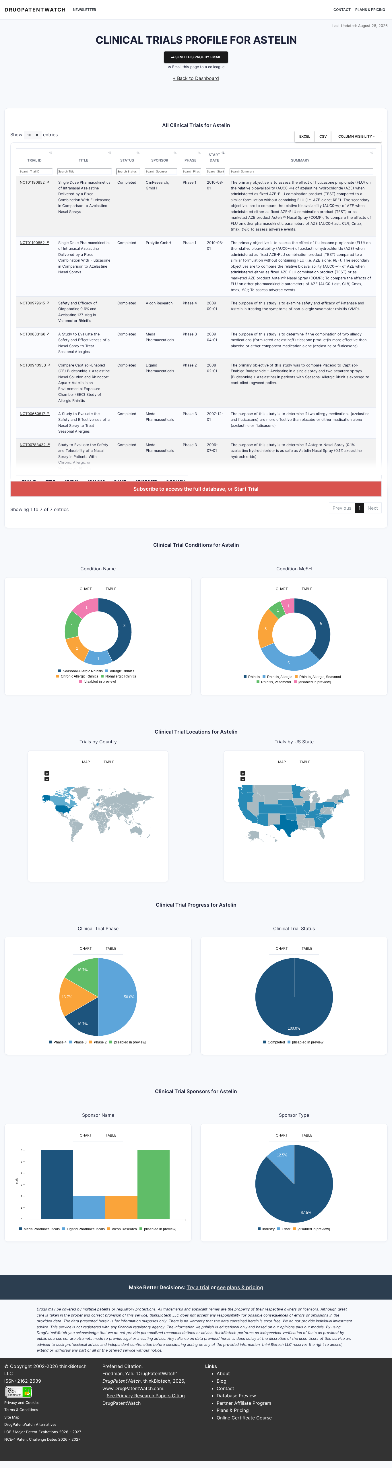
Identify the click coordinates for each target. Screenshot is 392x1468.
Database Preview (236, 1395)
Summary (300, 160)
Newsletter (84, 9)
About (223, 1373)
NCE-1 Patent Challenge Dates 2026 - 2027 (42, 1439)
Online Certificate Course (244, 1418)
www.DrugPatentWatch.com (132, 1388)
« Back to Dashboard (196, 78)
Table (111, 589)
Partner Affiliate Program (244, 1403)
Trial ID (34, 160)
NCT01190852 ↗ (34, 182)
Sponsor (159, 160)
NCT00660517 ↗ (35, 414)
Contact (342, 9)
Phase (190, 160)
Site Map (12, 1417)
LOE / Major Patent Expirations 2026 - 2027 (42, 1432)
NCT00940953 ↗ (35, 365)
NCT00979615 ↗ (35, 303)
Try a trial (198, 1287)
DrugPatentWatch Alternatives (30, 1424)
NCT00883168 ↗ (35, 334)
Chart (86, 589)
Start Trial (246, 489)
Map (86, 762)
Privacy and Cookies (22, 1402)
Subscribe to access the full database (179, 489)
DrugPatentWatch (35, 10)
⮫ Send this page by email (196, 57)
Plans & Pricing (370, 9)
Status (127, 160)
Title (83, 160)
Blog (221, 1381)
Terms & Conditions (21, 1410)
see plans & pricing (240, 1287)
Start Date (214, 158)
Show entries (34, 134)
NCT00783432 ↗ (35, 445)
